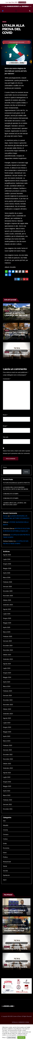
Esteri (5, 852)
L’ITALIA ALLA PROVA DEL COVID (13, 29)
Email (5, 426)
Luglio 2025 (6, 614)
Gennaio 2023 (7, 750)
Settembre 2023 (8, 713)
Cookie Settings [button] (11, 1037)
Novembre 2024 (8, 650)
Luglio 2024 (6, 668)
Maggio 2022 (7, 786)
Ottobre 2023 (7, 709)
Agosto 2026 (7, 555)
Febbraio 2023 (7, 745)
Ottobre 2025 (7, 600)
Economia (6, 848)
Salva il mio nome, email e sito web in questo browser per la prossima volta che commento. (16, 452)
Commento (6, 379)
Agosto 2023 (7, 718)
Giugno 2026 (7, 564)
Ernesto (5, 516)
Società (5, 870)
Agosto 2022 (7, 772)
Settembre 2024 (8, 659)
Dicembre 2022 (8, 754)
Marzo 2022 (6, 795)
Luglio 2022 (6, 777)
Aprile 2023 (6, 736)
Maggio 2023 (7, 732)
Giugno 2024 (7, 673)
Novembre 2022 (8, 759)
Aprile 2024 (6, 682)
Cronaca (5, 834)
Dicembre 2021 (8, 809)
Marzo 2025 (6, 632)
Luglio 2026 (6, 559)
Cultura (5, 839)
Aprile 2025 (6, 627)
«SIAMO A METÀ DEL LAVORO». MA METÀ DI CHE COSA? (16, 315)
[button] (30, 11)
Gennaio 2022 (7, 804)
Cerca (5, 467)
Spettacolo (6, 875)
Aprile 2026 (6, 573)
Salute (5, 866)
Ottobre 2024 (7, 654)
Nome (5, 415)
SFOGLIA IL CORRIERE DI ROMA (20, 1022)
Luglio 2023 (6, 722)
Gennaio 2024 (7, 695)
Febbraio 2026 (7, 582)
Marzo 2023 (6, 741)
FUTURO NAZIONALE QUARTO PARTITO (16, 482)
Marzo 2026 (6, 577)
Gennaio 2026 (7, 586)
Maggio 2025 (7, 623)
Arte (4, 821)
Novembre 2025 (8, 595)
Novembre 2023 (8, 704)
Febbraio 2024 (7, 691)
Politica (5, 857)
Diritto (5, 843)
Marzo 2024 (6, 686)
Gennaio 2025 (7, 641)
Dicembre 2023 (8, 700)
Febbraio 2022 (7, 800)
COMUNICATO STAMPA (16, 354)
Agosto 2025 (7, 609)
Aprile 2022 (6, 791)
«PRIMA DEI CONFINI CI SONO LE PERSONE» (16, 333)
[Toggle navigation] (16, 11)
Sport (4, 880)
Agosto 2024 (7, 663)
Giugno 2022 (7, 782)
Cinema (5, 830)
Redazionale (7, 861)
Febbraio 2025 (7, 636)
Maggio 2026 (7, 568)
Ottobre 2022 (7, 763)
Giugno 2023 (7, 727)
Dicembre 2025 (8, 591)
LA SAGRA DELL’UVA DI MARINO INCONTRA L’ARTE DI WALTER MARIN (15, 931)
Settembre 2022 (8, 768)
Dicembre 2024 (8, 645)
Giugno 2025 (7, 618)
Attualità (4, 21)
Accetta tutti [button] (21, 1037)
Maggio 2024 (7, 677)
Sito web (5, 437)
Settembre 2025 (8, 604)
